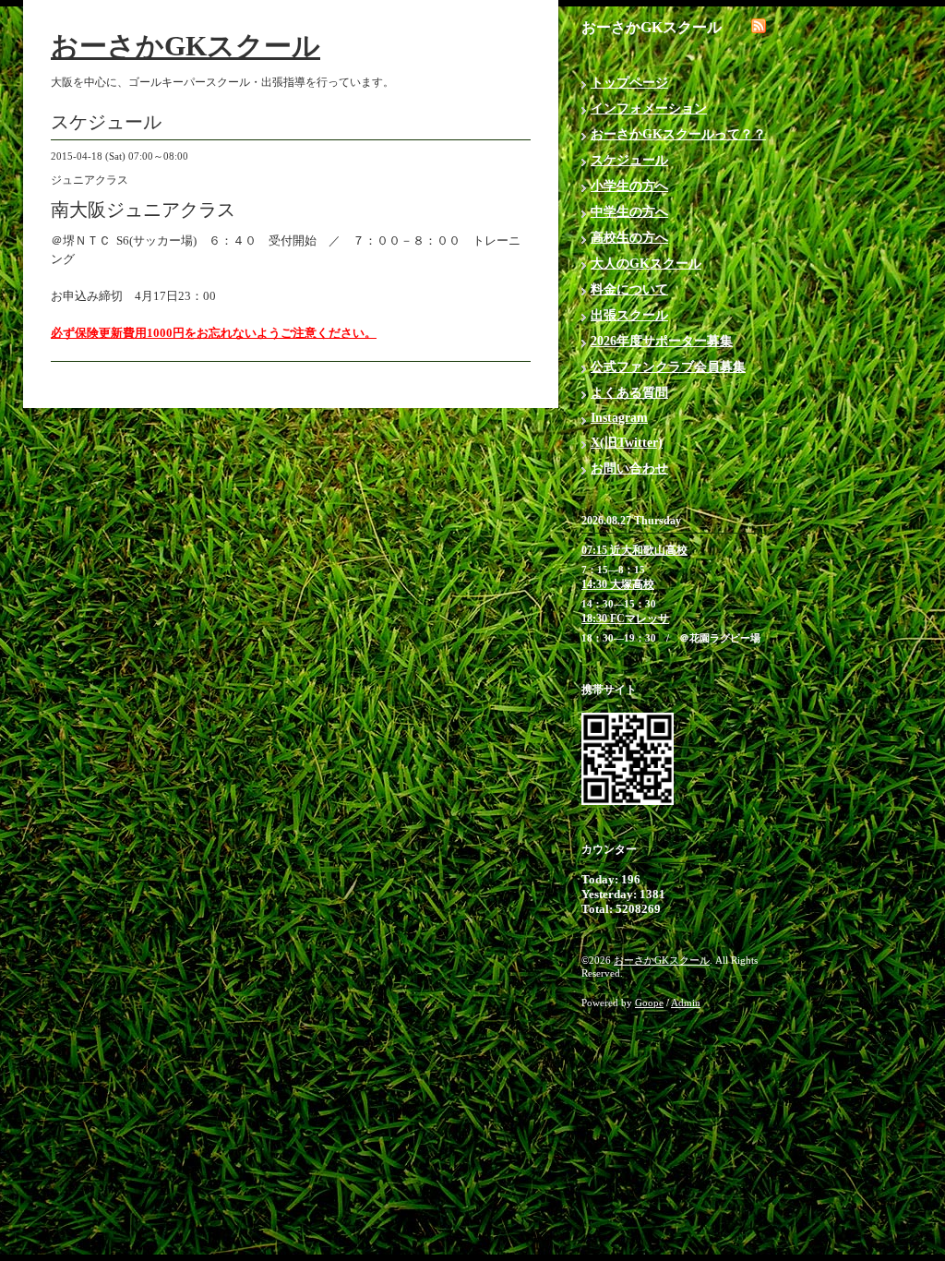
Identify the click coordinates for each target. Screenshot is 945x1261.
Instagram (619, 418)
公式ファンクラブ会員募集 (668, 367)
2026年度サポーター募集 (662, 341)
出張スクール (629, 315)
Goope (649, 1002)
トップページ (629, 83)
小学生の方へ (629, 186)
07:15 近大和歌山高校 (634, 550)
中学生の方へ (629, 212)
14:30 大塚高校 (617, 584)
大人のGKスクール (646, 263)
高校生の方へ (629, 238)
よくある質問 (629, 393)
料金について (629, 289)
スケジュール (629, 160)
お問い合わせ (629, 468)
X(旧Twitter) (627, 443)
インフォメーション (649, 108)
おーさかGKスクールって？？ (678, 134)
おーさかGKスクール (185, 45)
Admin (685, 1002)
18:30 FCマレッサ (625, 618)
